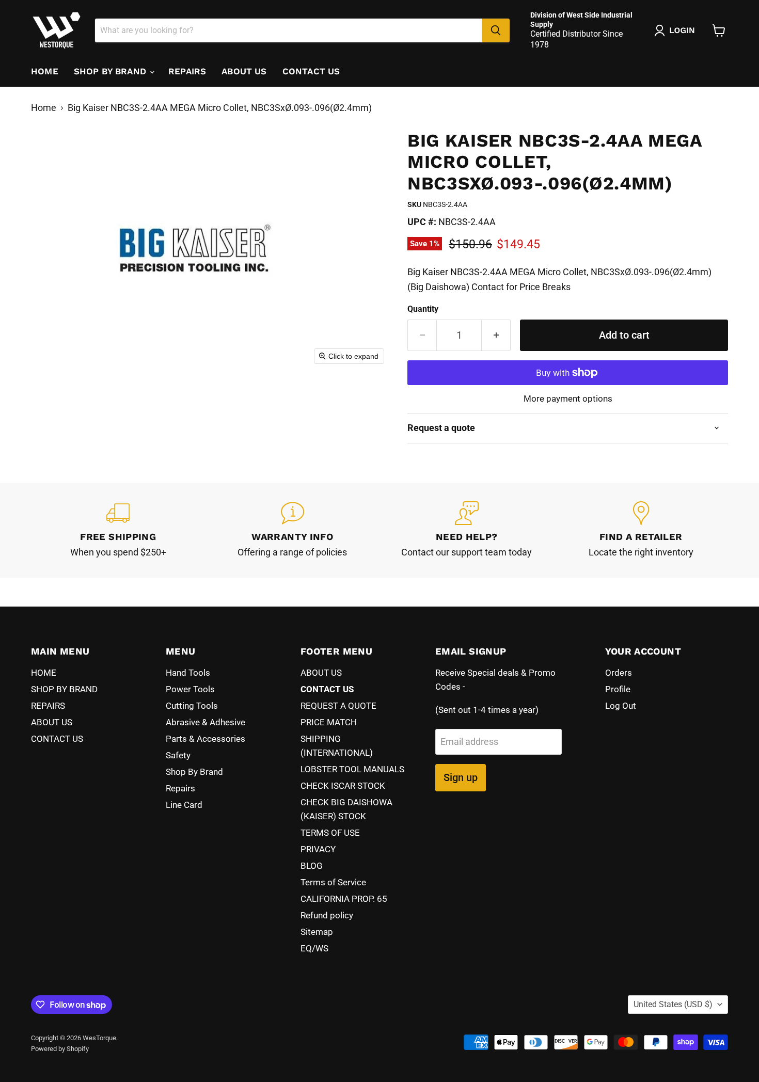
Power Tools (190, 689)
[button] (677, 30)
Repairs (180, 788)
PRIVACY (318, 849)
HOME (44, 71)
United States (673, 1004)
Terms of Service (333, 882)
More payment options (568, 399)
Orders (618, 672)
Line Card (184, 805)
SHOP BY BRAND (111, 71)
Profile (617, 689)
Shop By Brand (194, 772)
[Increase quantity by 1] (496, 335)
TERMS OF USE (330, 833)
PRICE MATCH (329, 722)
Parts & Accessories (205, 739)
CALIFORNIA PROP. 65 (344, 899)
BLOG (312, 866)
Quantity (422, 309)
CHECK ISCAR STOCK (343, 786)
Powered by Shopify (60, 1049)
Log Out (620, 706)
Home (43, 108)
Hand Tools (188, 672)
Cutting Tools (192, 706)
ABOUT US (244, 71)
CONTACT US (311, 71)
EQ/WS (314, 948)
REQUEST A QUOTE (338, 706)
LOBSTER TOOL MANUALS (352, 769)
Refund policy (327, 915)
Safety (178, 755)
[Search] (496, 30)
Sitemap (317, 932)
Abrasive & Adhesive (205, 722)
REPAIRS (187, 71)
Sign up (461, 777)
